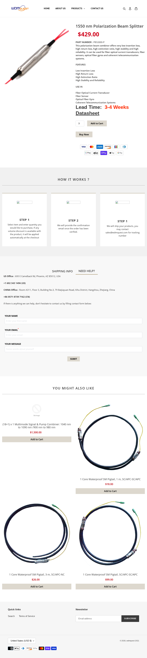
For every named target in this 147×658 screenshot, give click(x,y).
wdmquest (130, 641)
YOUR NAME (11, 315)
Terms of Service (27, 616)
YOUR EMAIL (12, 329)
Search (11, 616)
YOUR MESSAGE (13, 343)
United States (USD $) (21, 640)
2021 (137, 641)
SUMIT (73, 358)
